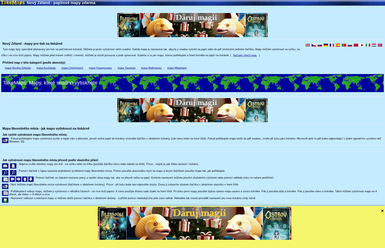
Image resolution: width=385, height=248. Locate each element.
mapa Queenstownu (100, 67)
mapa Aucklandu (46, 67)
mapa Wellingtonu (151, 67)
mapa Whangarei (177, 67)
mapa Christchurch (72, 67)
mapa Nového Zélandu (18, 67)
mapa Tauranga (126, 67)
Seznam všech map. (245, 55)
